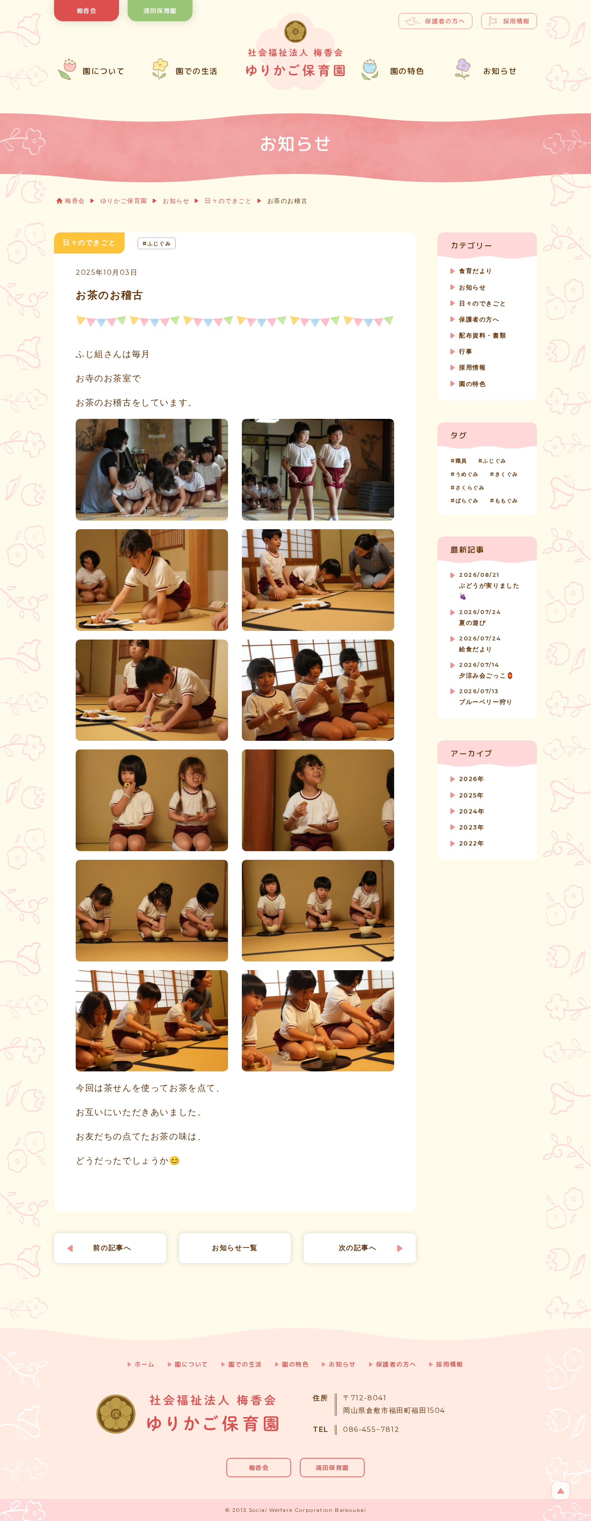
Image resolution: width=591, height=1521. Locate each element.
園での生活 (245, 1364)
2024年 (472, 811)
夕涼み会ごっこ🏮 (486, 670)
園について (192, 1364)
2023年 (471, 827)
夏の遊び (480, 618)
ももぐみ (506, 500)
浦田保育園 (160, 10)
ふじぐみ (494, 460)
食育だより (476, 271)
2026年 (471, 779)
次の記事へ (358, 1248)
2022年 (471, 843)
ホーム (145, 1364)
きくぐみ (506, 474)
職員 (461, 460)
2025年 (471, 795)
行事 (465, 351)
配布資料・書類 (482, 335)
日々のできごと (228, 201)
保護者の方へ (445, 21)
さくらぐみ (470, 487)
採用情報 (516, 21)
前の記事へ (112, 1248)
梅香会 (87, 10)
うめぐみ (467, 474)
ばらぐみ (467, 500)
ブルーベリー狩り (486, 697)
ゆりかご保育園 (124, 201)
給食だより (480, 644)
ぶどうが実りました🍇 (489, 586)
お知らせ (176, 201)
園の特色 (472, 384)
